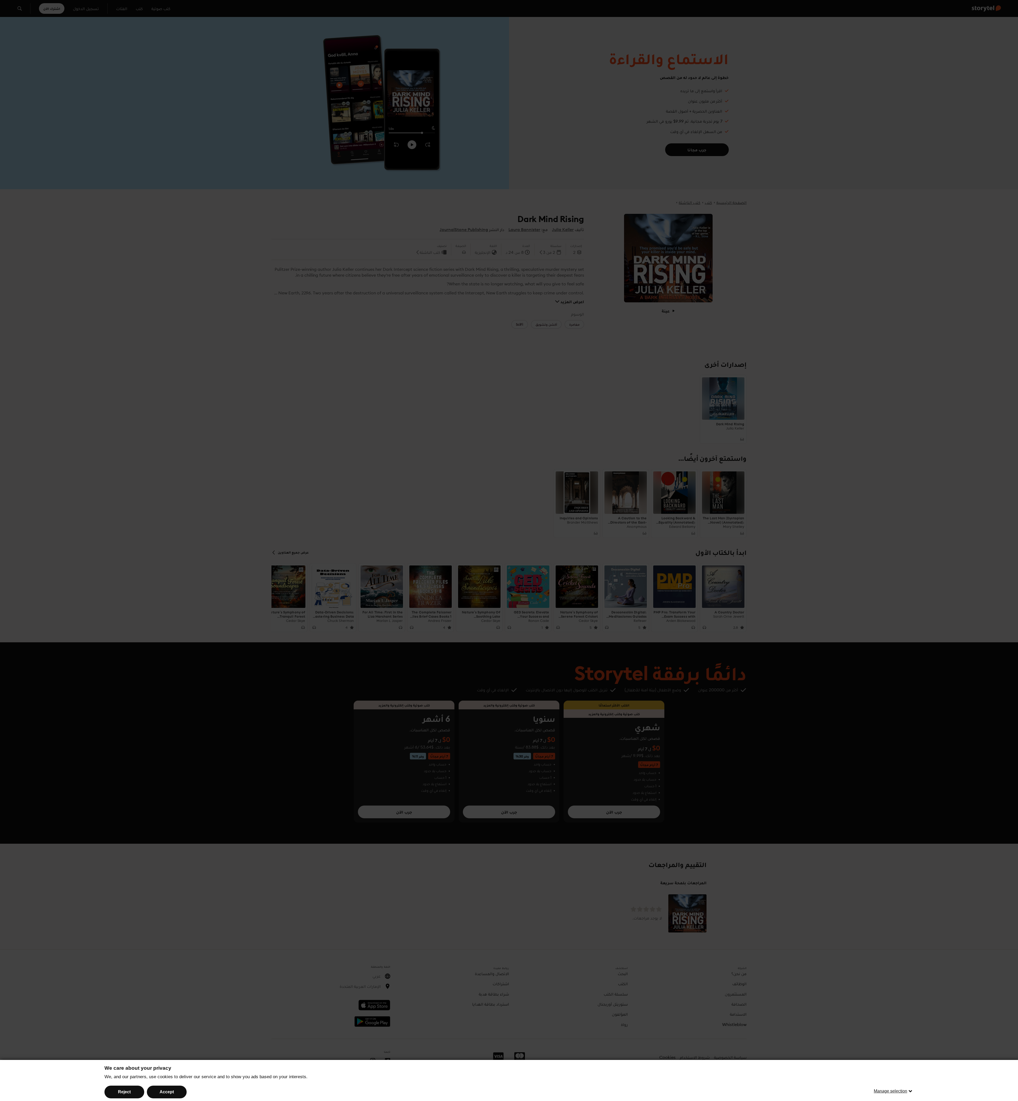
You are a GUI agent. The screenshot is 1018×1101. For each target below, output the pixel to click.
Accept (167, 1092)
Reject (124, 1092)
